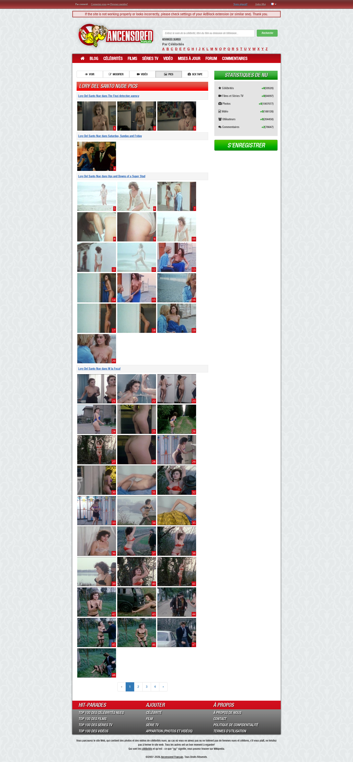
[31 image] (136, 480)
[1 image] (96, 115)
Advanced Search (171, 39)
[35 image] (176, 510)
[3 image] (176, 115)
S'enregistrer (246, 145)
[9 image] (136, 226)
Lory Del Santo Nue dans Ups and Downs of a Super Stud (111, 176)
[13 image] (176, 257)
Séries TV (150, 58)
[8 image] (96, 226)
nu (174, 748)
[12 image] (136, 257)
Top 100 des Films (92, 719)
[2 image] (136, 115)
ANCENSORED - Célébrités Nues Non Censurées (115, 35)
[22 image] (136, 388)
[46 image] (136, 632)
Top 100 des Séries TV (95, 725)
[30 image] (96, 480)
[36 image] (96, 541)
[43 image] (136, 602)
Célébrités (113, 58)
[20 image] (96, 348)
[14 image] (96, 287)
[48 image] (96, 662)
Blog (94, 58)
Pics (170, 74)
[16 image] (176, 287)
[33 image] (96, 510)
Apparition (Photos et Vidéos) (169, 731)
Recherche (267, 33)
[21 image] (96, 388)
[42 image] (96, 602)
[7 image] (176, 196)
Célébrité (153, 712)
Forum (211, 58)
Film (149, 719)
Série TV (152, 725)
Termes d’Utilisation (229, 731)
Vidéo (168, 58)
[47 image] (176, 632)
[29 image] (176, 449)
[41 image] (176, 571)
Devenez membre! (119, 4)
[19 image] (176, 318)
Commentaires (234, 58)
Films (132, 58)
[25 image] (136, 419)
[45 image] (96, 632)
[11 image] (96, 257)
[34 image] (136, 510)
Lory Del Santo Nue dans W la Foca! (99, 368)
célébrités (147, 748)
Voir (91, 74)
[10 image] (176, 226)
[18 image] (136, 318)
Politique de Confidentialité (235, 725)
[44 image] (176, 602)
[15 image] (136, 287)
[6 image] (136, 196)
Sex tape (197, 74)
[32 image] (176, 480)
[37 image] (136, 541)
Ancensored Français (172, 757)
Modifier (118, 74)
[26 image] (176, 419)
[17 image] (96, 318)
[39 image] (96, 571)
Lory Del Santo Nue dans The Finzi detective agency (108, 96)
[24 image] (96, 419)
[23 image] (176, 388)
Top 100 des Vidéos (93, 731)
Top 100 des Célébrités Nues (101, 712)
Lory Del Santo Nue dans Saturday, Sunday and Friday (110, 136)
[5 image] (96, 196)
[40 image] (136, 571)
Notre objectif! (240, 4)
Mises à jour (189, 58)
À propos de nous (227, 712)
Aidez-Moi (260, 4)
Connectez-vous (99, 4)
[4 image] (96, 156)
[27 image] (96, 449)
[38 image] (176, 541)
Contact (219, 719)
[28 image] (136, 449)
